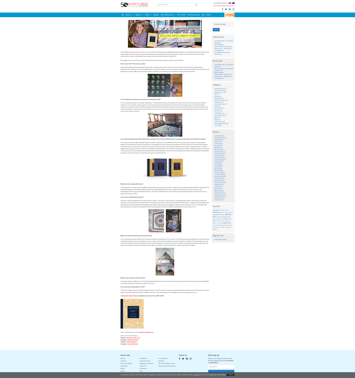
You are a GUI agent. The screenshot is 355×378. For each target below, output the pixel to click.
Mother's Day (216, 223)
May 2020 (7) (218, 167)
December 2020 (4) (220, 174)
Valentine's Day (219, 221)
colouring (215, 225)
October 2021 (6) (219, 155)
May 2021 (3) (218, 145)
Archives (216, 132)
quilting (226, 210)
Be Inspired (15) (219, 98)
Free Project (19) (219, 108)
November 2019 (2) (220, 196)
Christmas (219, 217)
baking (223, 225)
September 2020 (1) (220, 159)
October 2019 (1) (219, 198)
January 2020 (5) (219, 180)
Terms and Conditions (126, 363)
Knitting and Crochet (145, 361)
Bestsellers (161, 361)
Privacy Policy (124, 366)
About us (129, 15)
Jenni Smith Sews (131, 342)
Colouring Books (162, 358)
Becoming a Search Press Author (167, 366)
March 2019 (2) (218, 190)
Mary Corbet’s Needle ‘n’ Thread (166, 363)
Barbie (226, 225)
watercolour (221, 214)
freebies (225, 219)
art (214, 216)
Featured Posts (218, 37)
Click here (197, 374)
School (209, 15)
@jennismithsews (133, 340)
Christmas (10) (218, 102)
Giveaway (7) (218, 112)
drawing (224, 217)
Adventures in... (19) (220, 92)
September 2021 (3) (220, 137)
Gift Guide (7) (218, 110)
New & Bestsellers (167, 15)
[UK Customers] (230, 3)
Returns (123, 371)
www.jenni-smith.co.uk (133, 338)
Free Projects (181, 15)
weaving (231, 212)
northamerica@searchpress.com (224, 5)
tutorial (217, 227)
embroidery (216, 210)
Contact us (123, 361)
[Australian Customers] (233, 3)
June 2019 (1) (218, 186)
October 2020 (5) (219, 178)
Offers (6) (217, 119)
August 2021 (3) (219, 139)
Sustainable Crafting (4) (221, 123)
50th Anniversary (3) (220, 88)
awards (214, 219)
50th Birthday (229, 15)
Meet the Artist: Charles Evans (223, 46)
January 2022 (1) (219, 136)
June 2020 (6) (218, 165)
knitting (215, 214)
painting (228, 214)
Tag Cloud (216, 206)
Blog (203, 15)
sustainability (222, 227)
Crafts (141, 371)
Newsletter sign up (194, 15)
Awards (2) (217, 96)
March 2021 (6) (218, 149)
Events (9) (217, 106)
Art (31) (216, 94)
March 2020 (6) (218, 170)
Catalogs (156, 15)
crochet (222, 210)
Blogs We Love (218, 236)
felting (219, 225)
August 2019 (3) (219, 184)
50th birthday (220, 219)
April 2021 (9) (218, 147)
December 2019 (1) (220, 194)
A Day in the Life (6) (220, 90)
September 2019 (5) (220, 182)
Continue (230, 374)
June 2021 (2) (218, 143)
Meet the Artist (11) (220, 116)
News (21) (217, 117)
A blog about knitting (220, 239)
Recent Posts (218, 61)
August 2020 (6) (219, 161)
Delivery (123, 368)
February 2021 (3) (219, 151)
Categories (217, 85)
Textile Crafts (143, 366)
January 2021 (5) (219, 157)
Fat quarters (227, 221)
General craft (227, 223)
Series (147, 15)
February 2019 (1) (219, 192)
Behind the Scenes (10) (221, 100)
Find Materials (143, 358)
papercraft (221, 212)
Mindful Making (218, 44)
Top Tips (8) (217, 125)
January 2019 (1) (219, 200)
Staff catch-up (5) (219, 121)
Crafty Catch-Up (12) (220, 104)
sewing (215, 212)
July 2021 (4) (218, 141)
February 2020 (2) (219, 172)
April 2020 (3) (218, 169)
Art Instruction (143, 368)
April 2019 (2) (218, 188)
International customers (221, 3)
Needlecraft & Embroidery (146, 363)
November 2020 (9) (220, 176)
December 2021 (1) (220, 153)
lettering (228, 217)
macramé (226, 212)
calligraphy (228, 227)
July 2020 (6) (218, 163)
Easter (220, 223)
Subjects (138, 15)
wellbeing (215, 229)
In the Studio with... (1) (220, 114)
